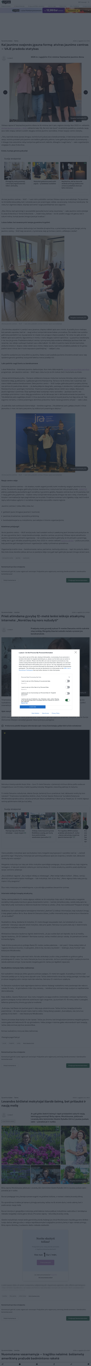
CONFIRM (32, 707)
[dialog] (45, 683)
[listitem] (45, 677)
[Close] (76, 653)
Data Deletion (35, 713)
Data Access (45, 713)
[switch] (67, 681)
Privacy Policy (55, 713)
